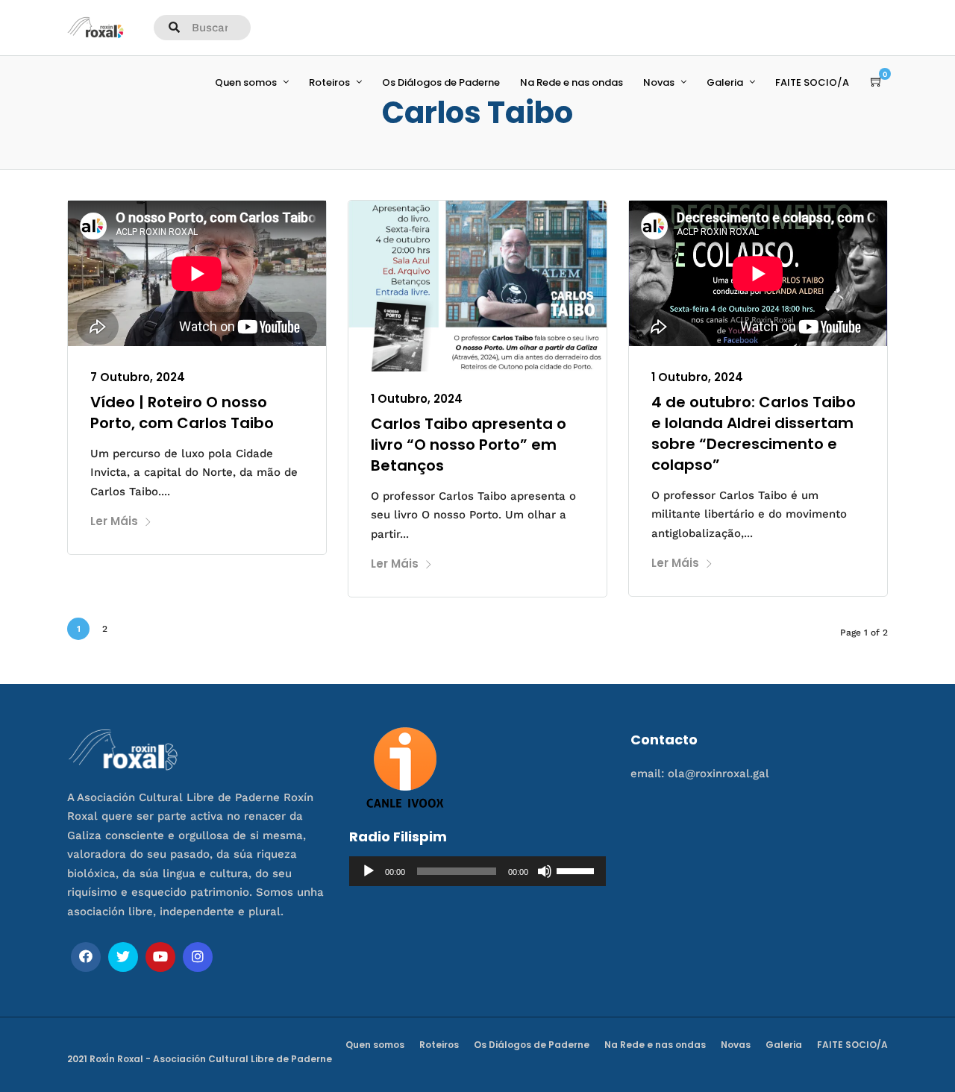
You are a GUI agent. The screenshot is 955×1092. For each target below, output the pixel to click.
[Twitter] (123, 957)
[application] (478, 871)
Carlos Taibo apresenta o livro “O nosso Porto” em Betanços (468, 444)
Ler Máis (114, 521)
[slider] (577, 869)
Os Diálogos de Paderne (441, 82)
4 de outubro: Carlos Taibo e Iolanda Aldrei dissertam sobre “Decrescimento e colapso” (753, 433)
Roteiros (329, 82)
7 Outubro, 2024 (137, 377)
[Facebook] (86, 957)
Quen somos (246, 82)
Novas (658, 82)
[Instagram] (198, 957)
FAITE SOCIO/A (812, 82)
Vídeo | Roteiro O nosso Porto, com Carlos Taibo (182, 412)
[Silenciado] (544, 871)
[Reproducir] (368, 871)
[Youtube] (160, 957)
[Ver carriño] (876, 82)
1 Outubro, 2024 (417, 399)
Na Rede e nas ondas (571, 82)
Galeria (725, 82)
